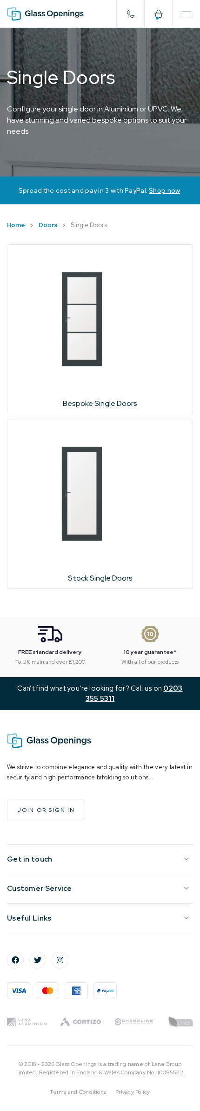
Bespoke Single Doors (100, 403)
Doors (48, 225)
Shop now (164, 190)
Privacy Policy (132, 1092)
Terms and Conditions (78, 1092)
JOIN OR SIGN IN (46, 810)
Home (16, 225)
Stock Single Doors (100, 578)
